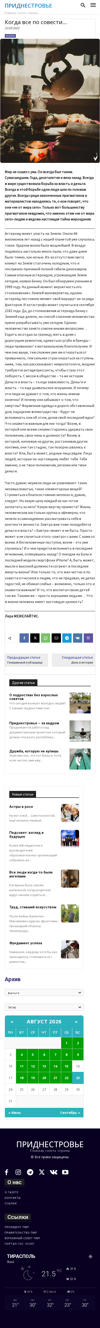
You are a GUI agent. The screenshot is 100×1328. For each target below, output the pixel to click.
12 (33, 1066)
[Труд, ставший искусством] (70, 913)
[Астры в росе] (70, 813)
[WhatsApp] (45, 638)
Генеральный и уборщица (24, 662)
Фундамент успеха (25, 943)
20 (44, 1078)
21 (55, 1078)
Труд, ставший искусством (32, 907)
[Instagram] (18, 1173)
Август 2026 (44, 1021)
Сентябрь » (70, 1112)
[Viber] (88, 638)
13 (44, 1066)
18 (21, 1078)
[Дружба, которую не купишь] (80, 759)
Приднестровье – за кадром (34, 723)
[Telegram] (67, 638)
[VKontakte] (53, 1173)
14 (55, 1066)
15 (66, 1066)
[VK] (77, 638)
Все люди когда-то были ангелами (31, 874)
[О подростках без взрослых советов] (80, 702)
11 (21, 1066)
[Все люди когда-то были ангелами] (70, 879)
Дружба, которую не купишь (34, 751)
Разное (10, 35)
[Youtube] (65, 1173)
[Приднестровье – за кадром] (80, 730)
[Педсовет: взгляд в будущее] (70, 839)
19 (33, 1078)
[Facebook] (24, 638)
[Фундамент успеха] (70, 949)
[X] (35, 638)
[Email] (56, 638)
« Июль (14, 1112)
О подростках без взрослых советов (33, 697)
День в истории (82, 662)
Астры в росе (21, 807)
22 (66, 1078)
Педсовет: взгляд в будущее (26, 835)
